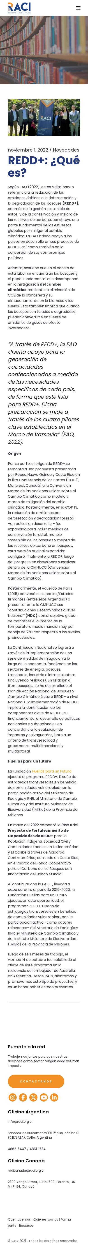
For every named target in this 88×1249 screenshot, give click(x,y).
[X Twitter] (33, 1097)
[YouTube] (44, 1097)
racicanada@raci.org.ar (26, 1170)
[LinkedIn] (54, 1097)
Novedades (66, 150)
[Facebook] (23, 1097)
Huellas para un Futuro (52, 771)
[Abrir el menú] (78, 8)
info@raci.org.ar (20, 1121)
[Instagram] (13, 1097)
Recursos (26, 1225)
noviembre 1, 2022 (28, 150)
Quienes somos (45, 1219)
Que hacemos (19, 1219)
